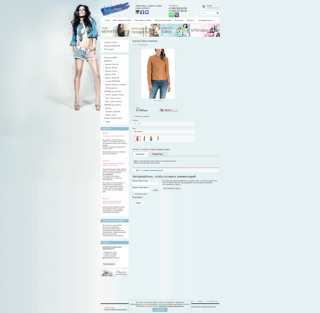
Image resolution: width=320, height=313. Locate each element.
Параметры (157, 154)
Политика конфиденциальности (115, 309)
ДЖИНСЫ (108, 61)
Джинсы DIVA (110, 74)
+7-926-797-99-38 (178, 10)
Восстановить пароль (172, 188)
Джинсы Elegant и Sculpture (115, 85)
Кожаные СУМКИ (110, 58)
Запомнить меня (140, 194)
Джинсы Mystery (111, 68)
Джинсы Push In (111, 71)
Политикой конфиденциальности (171, 306)
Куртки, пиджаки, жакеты (160, 149)
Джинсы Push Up (111, 64)
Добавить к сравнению (142, 116)
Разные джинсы (111, 88)
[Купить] (168, 110)
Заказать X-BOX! (110, 42)
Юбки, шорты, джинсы (113, 101)
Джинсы (108, 108)
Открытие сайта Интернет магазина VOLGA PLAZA (111, 202)
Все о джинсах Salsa (122, 20)
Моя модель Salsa (143, 20)
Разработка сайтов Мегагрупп (203, 307)
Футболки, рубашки (112, 111)
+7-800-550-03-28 (178, 8)
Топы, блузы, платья (113, 98)
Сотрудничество (205, 20)
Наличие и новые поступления (113, 136)
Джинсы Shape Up (112, 78)
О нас (107, 20)
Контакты (179, 20)
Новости (190, 20)
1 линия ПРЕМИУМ (112, 81)
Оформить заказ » (213, 7)
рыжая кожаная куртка (153, 170)
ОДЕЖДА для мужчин (112, 105)
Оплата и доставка (163, 20)
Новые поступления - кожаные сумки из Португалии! (113, 164)
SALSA (160, 100)
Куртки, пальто (111, 115)
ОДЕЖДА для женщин (112, 91)
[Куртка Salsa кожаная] (137, 138)
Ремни (107, 122)
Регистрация (137, 197)
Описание (140, 154)
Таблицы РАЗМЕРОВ (112, 46)
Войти (155, 190)
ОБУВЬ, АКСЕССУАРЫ (113, 118)
